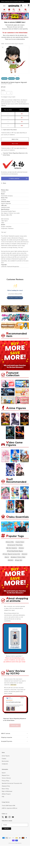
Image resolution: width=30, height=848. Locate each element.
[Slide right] (18, 75)
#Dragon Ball (18, 560)
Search (4, 772)
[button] (4, 6)
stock (17, 78)
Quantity (3, 90)
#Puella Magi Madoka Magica (15, 551)
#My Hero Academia (11, 548)
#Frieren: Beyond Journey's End (11, 554)
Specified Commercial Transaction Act (12, 783)
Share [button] (4, 183)
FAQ (3, 796)
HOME (2, 43)
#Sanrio (7, 557)
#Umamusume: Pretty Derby (15, 545)
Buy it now (15, 143)
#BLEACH (10, 560)
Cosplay (4, 758)
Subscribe (6, 828)
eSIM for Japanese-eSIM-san (9, 808)
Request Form (5, 775)
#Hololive (21, 548)
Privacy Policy (5, 780)
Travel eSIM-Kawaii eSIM (8, 805)
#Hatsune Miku (10, 542)
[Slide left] (11, 75)
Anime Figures (6, 756)
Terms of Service (6, 778)
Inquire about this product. (10, 129)
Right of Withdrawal (7, 791)
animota (12, 843)
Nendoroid (11, 78)
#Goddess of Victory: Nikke (18, 557)
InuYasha (4, 78)
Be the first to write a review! (15, 297)
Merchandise (5, 761)
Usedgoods (5, 764)
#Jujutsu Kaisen (20, 542)
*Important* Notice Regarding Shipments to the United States (15, 154)
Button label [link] (15, 725)
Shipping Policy (6, 786)
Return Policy (5, 788)
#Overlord (24, 554)
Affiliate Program (6, 794)
